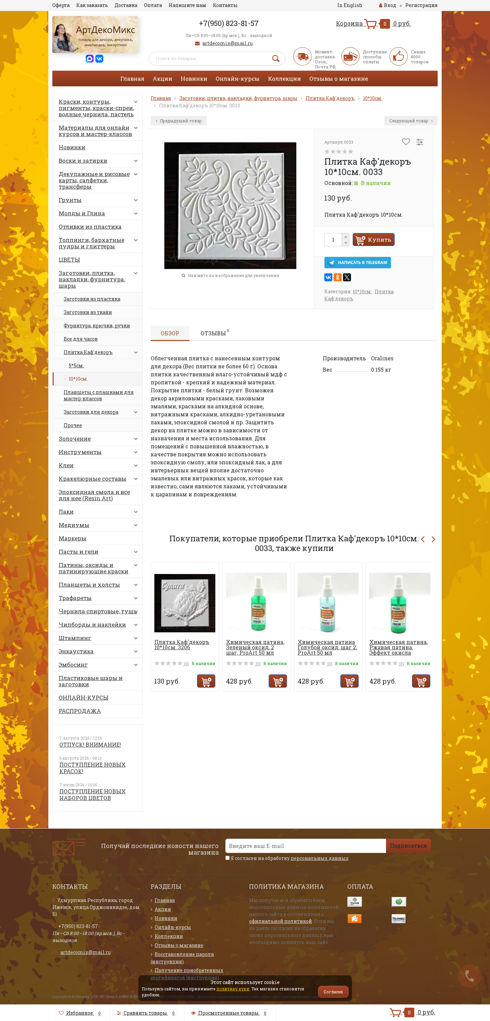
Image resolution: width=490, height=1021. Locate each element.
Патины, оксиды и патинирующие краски (93, 568)
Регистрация (421, 5)
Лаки (66, 511)
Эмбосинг (73, 664)
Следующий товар (409, 120)
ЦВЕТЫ (69, 259)
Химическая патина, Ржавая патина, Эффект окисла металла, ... (398, 649)
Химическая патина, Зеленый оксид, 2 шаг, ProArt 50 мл (255, 647)
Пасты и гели (78, 551)
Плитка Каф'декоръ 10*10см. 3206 (181, 644)
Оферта (61, 5)
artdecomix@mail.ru (227, 43)
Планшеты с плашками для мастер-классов (99, 395)
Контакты (225, 5)
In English (349, 5)
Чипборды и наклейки (92, 624)
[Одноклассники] (338, 277)
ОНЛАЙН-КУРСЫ (83, 697)
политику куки (232, 988)
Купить (379, 239)
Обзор (170, 333)
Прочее (73, 425)
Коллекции (284, 78)
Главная (132, 78)
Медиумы (74, 525)
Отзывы (215, 332)
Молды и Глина (82, 213)
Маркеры (72, 538)
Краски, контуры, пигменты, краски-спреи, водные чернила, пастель (96, 108)
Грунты (70, 200)
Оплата (153, 5)
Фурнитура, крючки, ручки (97, 325)
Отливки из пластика (90, 226)
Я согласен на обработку (289, 858)
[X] (347, 277)
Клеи (66, 465)
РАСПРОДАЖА (80, 711)
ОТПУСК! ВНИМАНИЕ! (90, 744)
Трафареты (75, 598)
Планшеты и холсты (89, 584)
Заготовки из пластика (92, 299)
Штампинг (75, 638)
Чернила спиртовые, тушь (98, 611)
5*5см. (76, 365)
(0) (186, 663)
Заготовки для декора (91, 412)
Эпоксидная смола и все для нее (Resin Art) (94, 495)
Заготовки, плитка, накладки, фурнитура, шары (92, 279)
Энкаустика (76, 651)
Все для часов (81, 339)
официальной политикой (280, 921)
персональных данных (320, 858)
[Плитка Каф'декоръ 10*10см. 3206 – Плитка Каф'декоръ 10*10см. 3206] (184, 602)
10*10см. (78, 379)
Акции (162, 78)
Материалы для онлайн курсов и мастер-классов (95, 131)
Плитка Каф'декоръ (88, 352)
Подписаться (408, 845)
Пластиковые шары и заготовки (91, 681)
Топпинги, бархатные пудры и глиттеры (91, 243)
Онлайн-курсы (238, 78)
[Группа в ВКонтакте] (99, 58)
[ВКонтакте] (328, 277)
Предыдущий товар (180, 120)
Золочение (75, 438)
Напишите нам (187, 5)
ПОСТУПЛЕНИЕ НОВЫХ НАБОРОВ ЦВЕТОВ (92, 794)
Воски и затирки (83, 160)
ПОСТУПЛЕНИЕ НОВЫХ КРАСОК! (92, 768)
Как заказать (92, 5)
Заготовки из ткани (88, 312)
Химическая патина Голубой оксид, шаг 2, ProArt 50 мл (327, 647)
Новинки (194, 78)
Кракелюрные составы (92, 478)
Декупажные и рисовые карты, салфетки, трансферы (94, 180)
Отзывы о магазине (338, 78)
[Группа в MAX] (90, 58)
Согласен (333, 991)
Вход (390, 5)
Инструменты (80, 452)
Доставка (126, 5)
